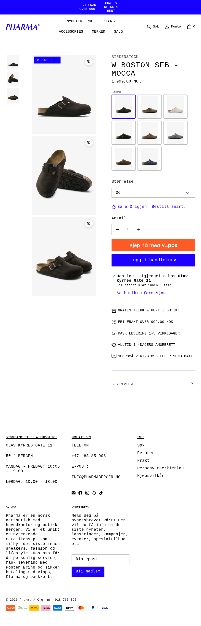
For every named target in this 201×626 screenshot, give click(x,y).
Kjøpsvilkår (150, 476)
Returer (145, 453)
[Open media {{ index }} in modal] (64, 94)
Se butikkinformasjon (141, 293)
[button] (92, 21)
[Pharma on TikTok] (101, 492)
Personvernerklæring (160, 468)
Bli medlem (88, 571)
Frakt (143, 461)
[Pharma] (24, 27)
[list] (64, 175)
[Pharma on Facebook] (80, 492)
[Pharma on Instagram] (87, 492)
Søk (141, 445)
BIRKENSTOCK (125, 57)
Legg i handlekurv (153, 260)
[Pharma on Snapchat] (94, 492)
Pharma (25, 600)
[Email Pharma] (73, 492)
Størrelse (123, 182)
